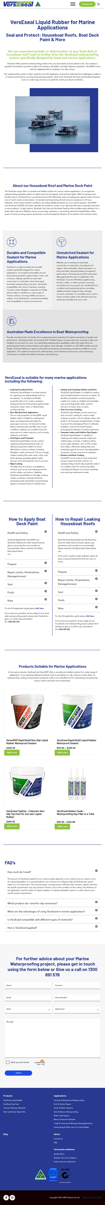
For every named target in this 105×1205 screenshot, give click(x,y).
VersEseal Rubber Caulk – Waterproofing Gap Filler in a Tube (75, 813)
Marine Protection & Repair (64, 1119)
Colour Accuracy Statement (64, 1162)
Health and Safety (18, 533)
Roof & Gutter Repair (62, 1104)
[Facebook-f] (6, 1197)
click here (39, 608)
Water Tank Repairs (61, 1116)
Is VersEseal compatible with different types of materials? (40, 920)
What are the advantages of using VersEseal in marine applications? (46, 911)
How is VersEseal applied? (22, 928)
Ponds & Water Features (63, 1108)
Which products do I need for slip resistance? (32, 903)
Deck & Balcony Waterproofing (66, 1112)
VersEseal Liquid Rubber (12, 1100)
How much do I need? (19, 872)
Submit (18, 1073)
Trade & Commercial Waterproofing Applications (73, 1123)
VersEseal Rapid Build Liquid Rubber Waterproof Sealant (76, 742)
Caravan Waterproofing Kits (14, 1108)
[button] (27, 532)
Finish (11, 592)
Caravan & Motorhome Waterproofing (69, 1100)
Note (10, 601)
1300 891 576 (13, 622)
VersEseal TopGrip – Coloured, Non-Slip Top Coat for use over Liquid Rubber (25, 814)
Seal (10, 584)
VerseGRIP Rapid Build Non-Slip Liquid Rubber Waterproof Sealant (27, 742)
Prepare (12, 564)
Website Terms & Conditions (65, 1158)
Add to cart (12, 753)
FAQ (55, 1143)
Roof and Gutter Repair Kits (14, 1112)
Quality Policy (59, 1154)
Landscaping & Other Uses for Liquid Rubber (71, 1127)
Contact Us (58, 1139)
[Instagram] (12, 1197)
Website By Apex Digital (92, 1197)
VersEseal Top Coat (11, 1104)
